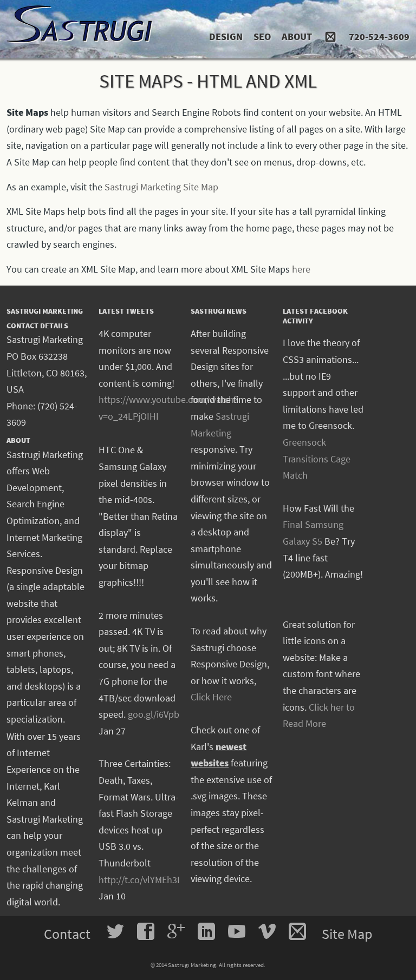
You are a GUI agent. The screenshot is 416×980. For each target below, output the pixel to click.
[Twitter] (115, 931)
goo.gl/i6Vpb (153, 714)
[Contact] (297, 931)
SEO (262, 36)
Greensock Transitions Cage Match (316, 458)
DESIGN (226, 36)
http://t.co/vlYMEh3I (139, 879)
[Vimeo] (267, 931)
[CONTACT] (330, 31)
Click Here (211, 697)
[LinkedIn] (206, 931)
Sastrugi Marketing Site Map (161, 187)
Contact (68, 934)
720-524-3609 (379, 36)
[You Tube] (236, 931)
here (301, 269)
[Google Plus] (176, 931)
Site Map (347, 934)
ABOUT (297, 36)
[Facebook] (145, 931)
